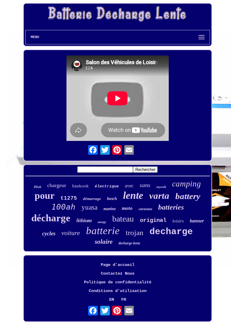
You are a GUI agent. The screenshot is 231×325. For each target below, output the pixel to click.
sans (145, 185)
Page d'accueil (117, 264)
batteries (171, 207)
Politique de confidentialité (117, 282)
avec (129, 185)
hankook (80, 185)
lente (133, 195)
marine (109, 209)
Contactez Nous (117, 273)
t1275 (68, 198)
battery (187, 196)
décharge (50, 218)
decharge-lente (129, 243)
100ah (63, 206)
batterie (103, 231)
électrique (107, 186)
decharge (171, 232)
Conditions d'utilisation (117, 290)
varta (159, 195)
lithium (84, 220)
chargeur (56, 185)
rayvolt (161, 187)
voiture (70, 233)
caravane (145, 209)
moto (127, 208)
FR (123, 299)
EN (111, 299)
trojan (134, 232)
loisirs (178, 221)
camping (186, 183)
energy (102, 222)
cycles (48, 233)
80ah (37, 187)
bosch (112, 198)
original (153, 220)
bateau (123, 218)
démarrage (92, 198)
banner (197, 220)
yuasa (89, 207)
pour (44, 195)
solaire (103, 241)
